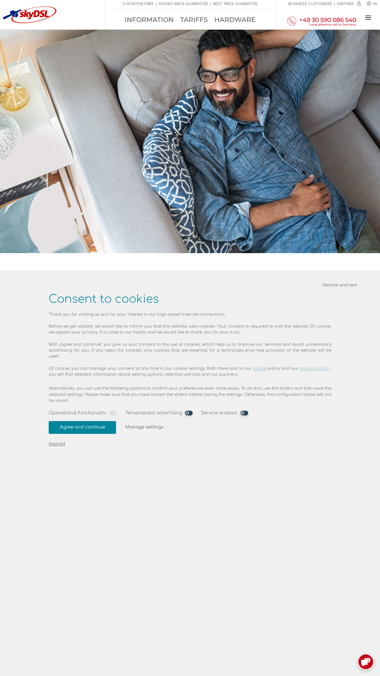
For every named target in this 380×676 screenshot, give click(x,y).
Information (149, 20)
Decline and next (340, 285)
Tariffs (194, 20)
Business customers (310, 4)
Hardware (235, 20)
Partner (345, 4)
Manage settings (144, 427)
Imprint (57, 444)
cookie (260, 368)
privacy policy (314, 368)
